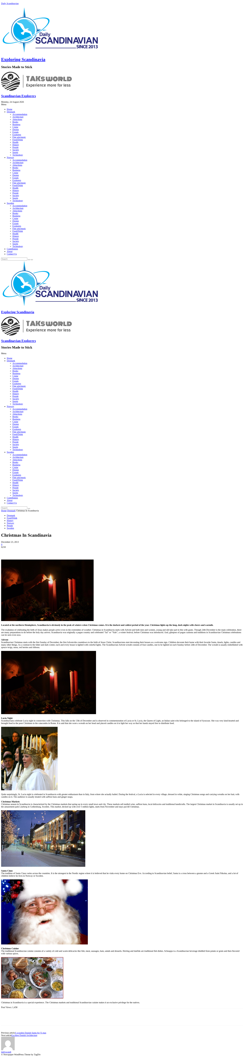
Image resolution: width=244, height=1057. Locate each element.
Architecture (17, 117)
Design (15, 129)
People (15, 147)
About (9, 251)
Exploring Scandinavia (23, 59)
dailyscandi (6, 1052)
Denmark (11, 112)
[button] (122, 104)
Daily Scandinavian (10, 3)
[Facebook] (5, 551)
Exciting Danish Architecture (24, 1035)
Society (15, 150)
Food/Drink (17, 140)
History (15, 145)
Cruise (15, 127)
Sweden (10, 203)
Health (15, 142)
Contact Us (12, 254)
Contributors (12, 249)
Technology (17, 155)
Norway (10, 157)
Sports (15, 152)
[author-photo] (8, 1049)
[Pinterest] (26, 551)
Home (9, 109)
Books (15, 122)
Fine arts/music (19, 137)
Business (16, 124)
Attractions (17, 119)
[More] (46, 551)
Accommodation (19, 114)
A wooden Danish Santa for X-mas (30, 1033)
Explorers (16, 134)
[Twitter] (16, 551)
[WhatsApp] (36, 551)
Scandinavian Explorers (18, 96)
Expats (15, 132)
